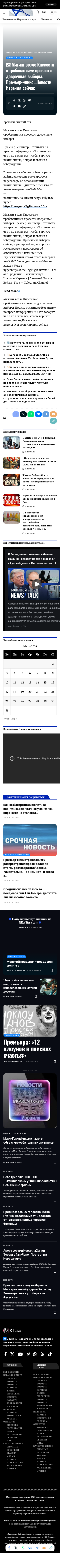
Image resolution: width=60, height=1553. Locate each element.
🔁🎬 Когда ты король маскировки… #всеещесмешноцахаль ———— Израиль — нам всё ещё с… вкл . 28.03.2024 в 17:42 (29, 370)
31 (7, 710)
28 (37, 701)
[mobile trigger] (6, 12)
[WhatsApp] (35, 1354)
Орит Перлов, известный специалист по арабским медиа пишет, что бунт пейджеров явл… (28, 383)
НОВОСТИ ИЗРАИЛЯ (30, 927)
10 (7, 682)
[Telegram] (28, 1354)
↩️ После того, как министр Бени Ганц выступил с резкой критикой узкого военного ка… (28, 346)
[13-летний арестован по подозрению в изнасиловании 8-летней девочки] (48, 987)
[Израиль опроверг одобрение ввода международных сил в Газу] (11, 500)
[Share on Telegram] (14, 106)
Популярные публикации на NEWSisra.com (31, 920)
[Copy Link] (24, 106)
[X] (12, 1354)
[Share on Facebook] (14, 100)
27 (29, 701)
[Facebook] (5, 1354)
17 (7, 691)
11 (14, 682)
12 (22, 682)
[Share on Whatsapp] (24, 100)
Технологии (19, 1133)
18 (14, 691)
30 (52, 701)
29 (45, 701)
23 (52, 691)
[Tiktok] (50, 1354)
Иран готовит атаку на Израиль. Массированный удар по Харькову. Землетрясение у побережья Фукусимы (27, 1291)
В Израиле (30, 452)
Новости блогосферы (19, 58)
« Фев (6, 718)
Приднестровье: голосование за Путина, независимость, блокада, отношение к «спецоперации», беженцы (27, 1218)
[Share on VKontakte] (29, 100)
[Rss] (43, 1354)
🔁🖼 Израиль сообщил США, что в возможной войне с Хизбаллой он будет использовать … (28, 358)
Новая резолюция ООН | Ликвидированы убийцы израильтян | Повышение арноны (29, 1181)
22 (45, 691)
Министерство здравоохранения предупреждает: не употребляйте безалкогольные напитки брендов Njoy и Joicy (37, 520)
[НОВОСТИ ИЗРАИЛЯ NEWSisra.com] (21, 12)
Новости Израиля (16, 970)
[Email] (19, 106)
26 (22, 701)
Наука (6, 1133)
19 (22, 691)
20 (30, 691)
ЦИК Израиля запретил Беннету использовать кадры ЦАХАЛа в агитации (39, 461)
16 (52, 682)
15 (45, 682)
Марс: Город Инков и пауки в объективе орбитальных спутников (28, 1140)
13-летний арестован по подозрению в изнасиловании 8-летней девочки (20, 986)
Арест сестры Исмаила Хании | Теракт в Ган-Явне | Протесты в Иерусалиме (25, 1254)
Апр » (14, 718)
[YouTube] (20, 1354)
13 (29, 682)
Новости (8, 1172)
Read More (10, 291)
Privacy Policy (10, 6)
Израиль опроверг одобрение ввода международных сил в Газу (39, 498)
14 (37, 682)
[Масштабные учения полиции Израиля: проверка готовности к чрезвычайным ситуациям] (11, 442)
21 (37, 691)
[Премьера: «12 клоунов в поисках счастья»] (30, 1021)
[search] (37, 12)
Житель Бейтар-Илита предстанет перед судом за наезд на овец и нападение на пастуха (38, 480)
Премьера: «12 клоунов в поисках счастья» (27, 1048)
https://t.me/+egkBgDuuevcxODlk (25, 206)
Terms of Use (29, 6)
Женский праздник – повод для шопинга (30, 963)
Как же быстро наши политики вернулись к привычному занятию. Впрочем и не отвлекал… (28, 809)
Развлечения (12, 1035)
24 (7, 701)
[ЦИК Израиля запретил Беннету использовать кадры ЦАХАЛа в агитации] (11, 463)
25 (14, 701)
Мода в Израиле (16, 956)
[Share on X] (19, 100)
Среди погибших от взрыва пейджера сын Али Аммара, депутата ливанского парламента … (29, 893)
